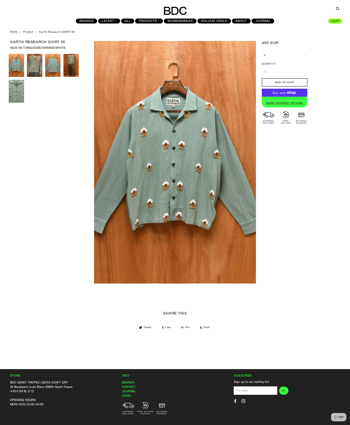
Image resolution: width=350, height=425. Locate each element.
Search (128, 382)
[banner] (175, 10)
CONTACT (129, 387)
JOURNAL (129, 391)
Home (14, 32)
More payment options (284, 103)
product (28, 32)
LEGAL (126, 395)
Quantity (267, 63)
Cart (335, 21)
